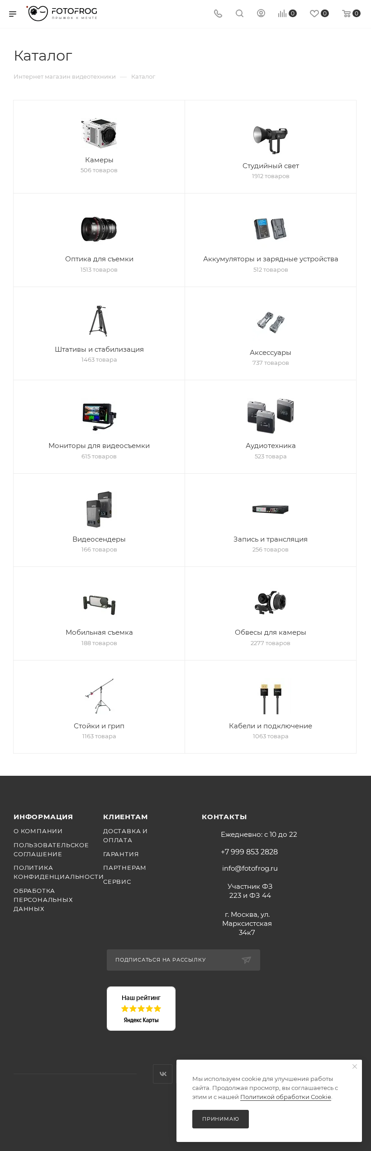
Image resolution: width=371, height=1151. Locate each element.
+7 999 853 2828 (249, 852)
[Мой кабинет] (261, 14)
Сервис (117, 881)
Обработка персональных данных (43, 899)
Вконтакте (162, 1074)
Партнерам (125, 867)
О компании (38, 831)
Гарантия (121, 854)
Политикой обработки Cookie (285, 1096)
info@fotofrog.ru (250, 868)
